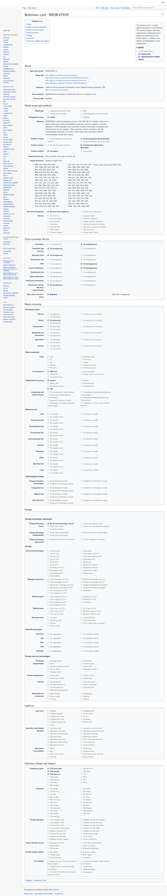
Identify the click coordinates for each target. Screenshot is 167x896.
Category (28, 880)
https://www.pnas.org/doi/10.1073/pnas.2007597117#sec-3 (66, 83)
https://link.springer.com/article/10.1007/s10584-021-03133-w (66, 78)
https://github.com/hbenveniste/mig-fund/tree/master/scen (65, 80)
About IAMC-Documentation (44, 894)
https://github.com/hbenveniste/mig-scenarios (61, 75)
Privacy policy (28, 894)
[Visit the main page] (11, 13)
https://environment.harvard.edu (56, 90)
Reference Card (40, 880)
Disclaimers (58, 894)
